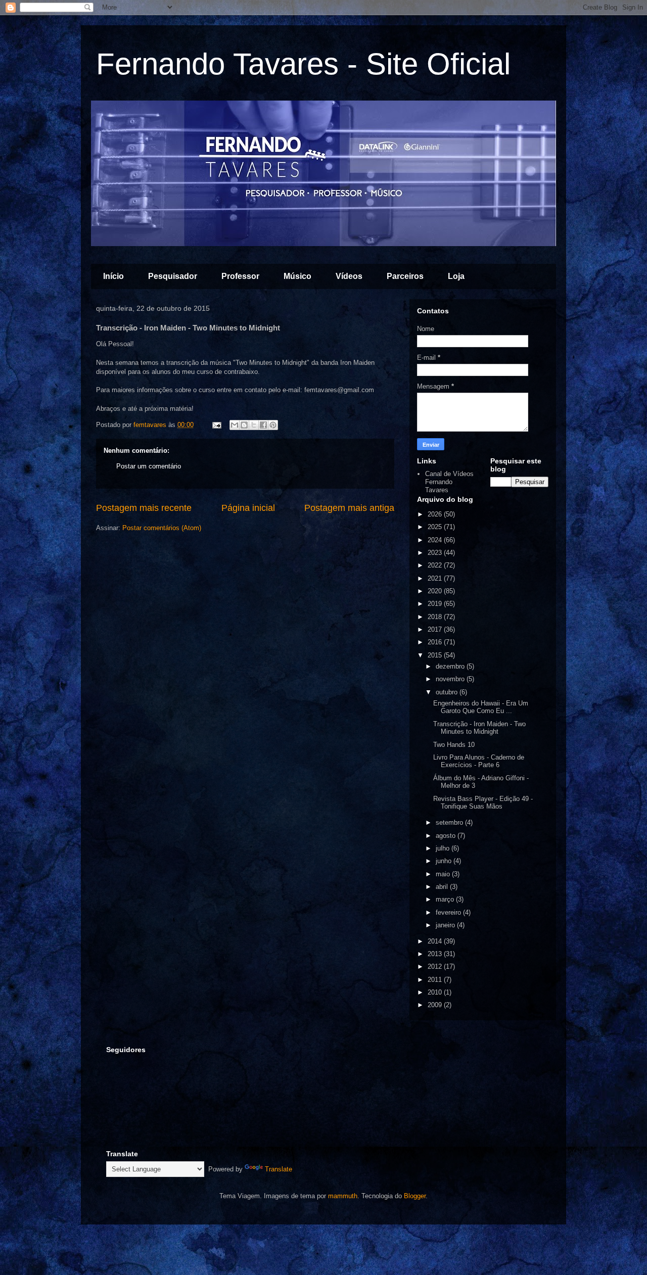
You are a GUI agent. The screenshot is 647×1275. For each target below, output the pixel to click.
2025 (436, 527)
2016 (436, 642)
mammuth (342, 1196)
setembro (450, 822)
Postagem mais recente (144, 508)
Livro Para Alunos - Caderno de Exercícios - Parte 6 (478, 761)
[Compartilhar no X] (254, 425)
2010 (436, 992)
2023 (436, 552)
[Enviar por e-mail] (234, 425)
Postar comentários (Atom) (161, 528)
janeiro (446, 925)
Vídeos (349, 276)
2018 (436, 617)
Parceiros (405, 276)
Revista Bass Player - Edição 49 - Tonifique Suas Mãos (483, 803)
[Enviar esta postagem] (216, 425)
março (446, 899)
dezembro (451, 666)
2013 (436, 954)
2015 (436, 655)
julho (443, 848)
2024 (436, 540)
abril (443, 886)
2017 (436, 629)
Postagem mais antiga (349, 508)
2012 (436, 966)
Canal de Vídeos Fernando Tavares (449, 481)
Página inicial (248, 508)
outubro (447, 692)
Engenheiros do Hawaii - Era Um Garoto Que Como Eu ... (480, 707)
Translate (278, 1169)
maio (444, 874)
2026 (436, 514)
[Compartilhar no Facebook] (263, 425)
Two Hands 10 (454, 744)
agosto (446, 835)
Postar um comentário (148, 466)
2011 (436, 979)
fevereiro (449, 912)
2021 (436, 578)
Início (113, 276)
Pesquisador (172, 276)
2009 (436, 1005)
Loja (456, 276)
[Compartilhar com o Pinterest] (273, 425)
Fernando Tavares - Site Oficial (303, 64)
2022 (436, 565)
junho (444, 861)
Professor (240, 276)
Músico (297, 276)
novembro (451, 679)
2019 (436, 603)
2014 (436, 941)
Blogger (415, 1196)
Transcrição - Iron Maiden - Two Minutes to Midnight (479, 728)
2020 (436, 591)
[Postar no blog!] (244, 425)
